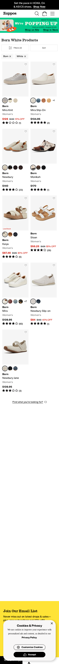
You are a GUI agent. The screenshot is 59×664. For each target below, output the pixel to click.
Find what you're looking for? (27, 402)
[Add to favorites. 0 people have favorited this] (26, 64)
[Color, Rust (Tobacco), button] (38, 167)
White (20, 56)
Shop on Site (32, 30)
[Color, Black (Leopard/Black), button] (20, 301)
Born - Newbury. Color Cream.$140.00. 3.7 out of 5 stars (15, 160)
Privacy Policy (37, 637)
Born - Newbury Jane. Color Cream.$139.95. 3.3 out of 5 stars (15, 360)
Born (5, 56)
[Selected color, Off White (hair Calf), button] (33, 167)
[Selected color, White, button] (5, 100)
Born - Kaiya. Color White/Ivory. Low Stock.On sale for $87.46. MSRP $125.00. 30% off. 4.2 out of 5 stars (15, 227)
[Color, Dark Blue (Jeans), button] (38, 100)
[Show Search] (36, 13)
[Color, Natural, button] (43, 100)
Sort (44, 48)
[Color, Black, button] (10, 100)
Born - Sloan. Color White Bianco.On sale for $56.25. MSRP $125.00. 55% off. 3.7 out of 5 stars (43, 227)
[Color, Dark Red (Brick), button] (10, 301)
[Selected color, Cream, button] (5, 167)
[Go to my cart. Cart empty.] (44, 13)
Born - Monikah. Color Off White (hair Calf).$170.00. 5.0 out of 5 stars (43, 160)
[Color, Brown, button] (10, 234)
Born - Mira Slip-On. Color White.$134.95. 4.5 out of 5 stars (43, 93)
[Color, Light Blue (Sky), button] (15, 301)
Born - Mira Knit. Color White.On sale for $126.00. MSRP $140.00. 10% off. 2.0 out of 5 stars (15, 93)
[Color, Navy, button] (15, 234)
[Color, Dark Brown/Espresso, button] (20, 167)
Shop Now (39, 6)
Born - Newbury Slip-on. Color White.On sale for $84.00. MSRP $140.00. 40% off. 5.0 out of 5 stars (43, 294)
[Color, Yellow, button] (48, 100)
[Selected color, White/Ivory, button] (5, 234)
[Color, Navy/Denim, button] (15, 100)
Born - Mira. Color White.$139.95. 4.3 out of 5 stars (15, 294)
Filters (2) (18, 48)
